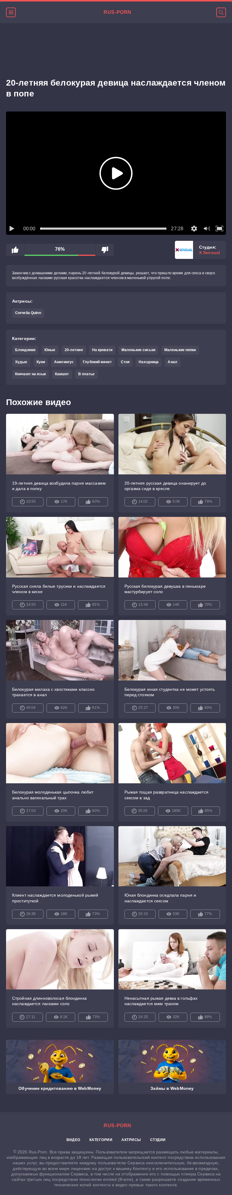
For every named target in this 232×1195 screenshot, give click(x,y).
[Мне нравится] (15, 250)
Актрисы (131, 1140)
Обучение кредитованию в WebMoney (59, 1088)
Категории (100, 1140)
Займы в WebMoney (172, 1088)
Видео (73, 1140)
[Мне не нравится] (105, 250)
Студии (158, 1140)
